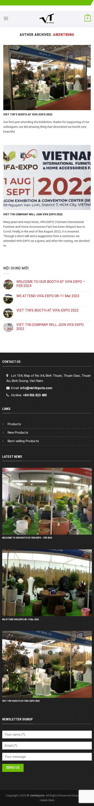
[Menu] (6, 18)
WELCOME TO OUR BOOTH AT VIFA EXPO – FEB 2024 (50, 284)
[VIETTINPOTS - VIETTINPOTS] (46, 18)
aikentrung (63, 35)
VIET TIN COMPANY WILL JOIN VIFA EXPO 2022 (50, 327)
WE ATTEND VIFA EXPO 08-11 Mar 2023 (47, 296)
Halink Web (47, 800)
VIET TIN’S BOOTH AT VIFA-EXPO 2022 (47, 310)
